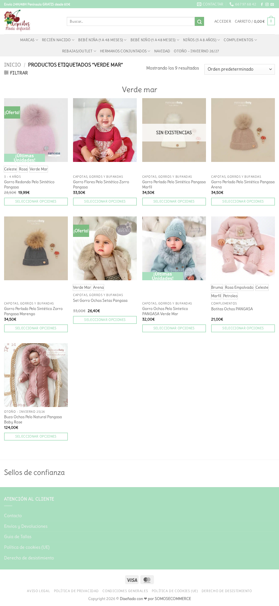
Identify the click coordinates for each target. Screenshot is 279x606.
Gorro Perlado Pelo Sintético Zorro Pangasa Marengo (33, 311)
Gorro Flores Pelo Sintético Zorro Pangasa (101, 184)
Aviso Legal (38, 591)
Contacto (13, 515)
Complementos (238, 40)
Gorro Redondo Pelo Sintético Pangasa (29, 184)
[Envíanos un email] (272, 5)
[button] (222, 21)
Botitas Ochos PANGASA (232, 308)
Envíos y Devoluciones (25, 526)
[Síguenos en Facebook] (261, 5)
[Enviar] (199, 21)
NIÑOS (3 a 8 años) (199, 40)
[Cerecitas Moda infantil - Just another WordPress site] (31, 21)
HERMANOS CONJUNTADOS (123, 51)
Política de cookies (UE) (27, 547)
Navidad (162, 51)
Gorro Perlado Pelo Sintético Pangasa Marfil (174, 184)
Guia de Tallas (17, 536)
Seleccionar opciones (36, 201)
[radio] (10, 169)
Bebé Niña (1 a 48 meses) (100, 40)
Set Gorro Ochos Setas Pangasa (100, 300)
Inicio (12, 65)
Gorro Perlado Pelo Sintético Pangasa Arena (243, 184)
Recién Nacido (56, 40)
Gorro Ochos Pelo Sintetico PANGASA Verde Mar (165, 311)
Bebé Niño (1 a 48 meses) (153, 40)
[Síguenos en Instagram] (267, 5)
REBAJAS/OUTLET (77, 51)
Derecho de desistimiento (29, 557)
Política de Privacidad (76, 591)
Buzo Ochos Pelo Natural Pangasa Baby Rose (33, 419)
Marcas (27, 40)
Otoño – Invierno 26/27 (196, 51)
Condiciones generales (125, 591)
